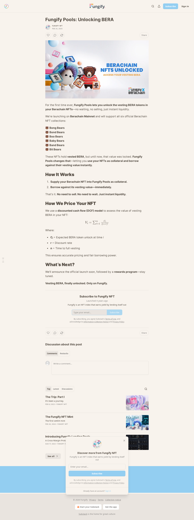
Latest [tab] (56, 389)
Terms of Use (110, 480)
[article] (97, 402)
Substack (83, 514)
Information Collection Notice (96, 483)
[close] (124, 440)
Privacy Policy (118, 483)
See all (51, 456)
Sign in (185, 6)
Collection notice (113, 499)
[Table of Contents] (3, 260)
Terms (101, 499)
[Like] (48, 35)
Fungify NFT (57, 26)
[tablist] (57, 353)
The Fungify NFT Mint (59, 416)
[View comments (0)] (55, 35)
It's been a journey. (54, 400)
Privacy (92, 499)
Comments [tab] (52, 353)
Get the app (111, 507)
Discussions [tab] (67, 389)
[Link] (41, 174)
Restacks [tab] (64, 353)
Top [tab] (48, 389)
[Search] (153, 6)
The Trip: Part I (54, 397)
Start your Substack (89, 507)
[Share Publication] (159, 6)
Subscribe (170, 6)
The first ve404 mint (55, 420)
